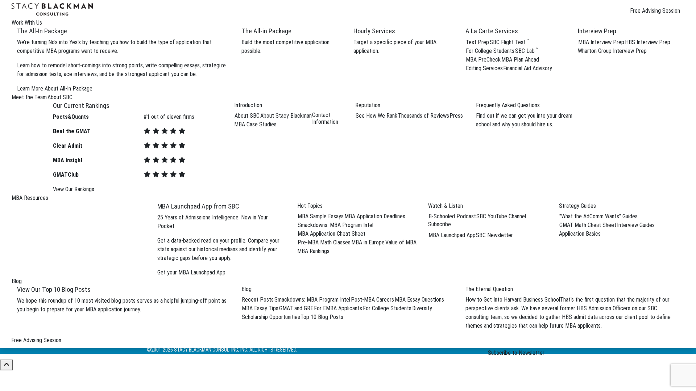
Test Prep (477, 42)
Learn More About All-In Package (54, 88)
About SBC (247, 115)
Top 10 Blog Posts (322, 317)
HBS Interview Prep (647, 42)
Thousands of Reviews (423, 115)
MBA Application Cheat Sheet (331, 233)
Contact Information (325, 118)
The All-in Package (266, 31)
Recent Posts (258, 299)
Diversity (422, 308)
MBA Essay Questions (419, 299)
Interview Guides (636, 225)
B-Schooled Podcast (452, 216)
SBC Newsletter (494, 235)
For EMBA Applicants (338, 308)
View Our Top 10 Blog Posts (54, 289)
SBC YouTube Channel (501, 216)
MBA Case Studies (255, 124)
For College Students (490, 50)
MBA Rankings (313, 251)
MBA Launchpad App (452, 235)
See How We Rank (376, 115)
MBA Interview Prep (601, 42)
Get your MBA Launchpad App (191, 272)
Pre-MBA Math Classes (324, 242)
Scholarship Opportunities (271, 317)
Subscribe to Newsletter (516, 352)
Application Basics (580, 233)
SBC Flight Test (509, 42)
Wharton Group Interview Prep (612, 50)
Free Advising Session (655, 10)
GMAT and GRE (296, 308)
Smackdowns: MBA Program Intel (335, 225)
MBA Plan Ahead (520, 59)
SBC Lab (526, 50)
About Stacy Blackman (286, 115)
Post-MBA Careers (372, 299)
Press (456, 115)
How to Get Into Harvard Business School (512, 299)
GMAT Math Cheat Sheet (587, 225)
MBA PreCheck (483, 59)
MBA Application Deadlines (374, 216)
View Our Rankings (73, 189)
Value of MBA (401, 242)
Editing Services (484, 68)
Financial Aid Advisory (527, 68)
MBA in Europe (368, 242)
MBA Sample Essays (321, 216)
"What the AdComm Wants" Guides (598, 216)
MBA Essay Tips (260, 308)
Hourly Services (374, 31)
